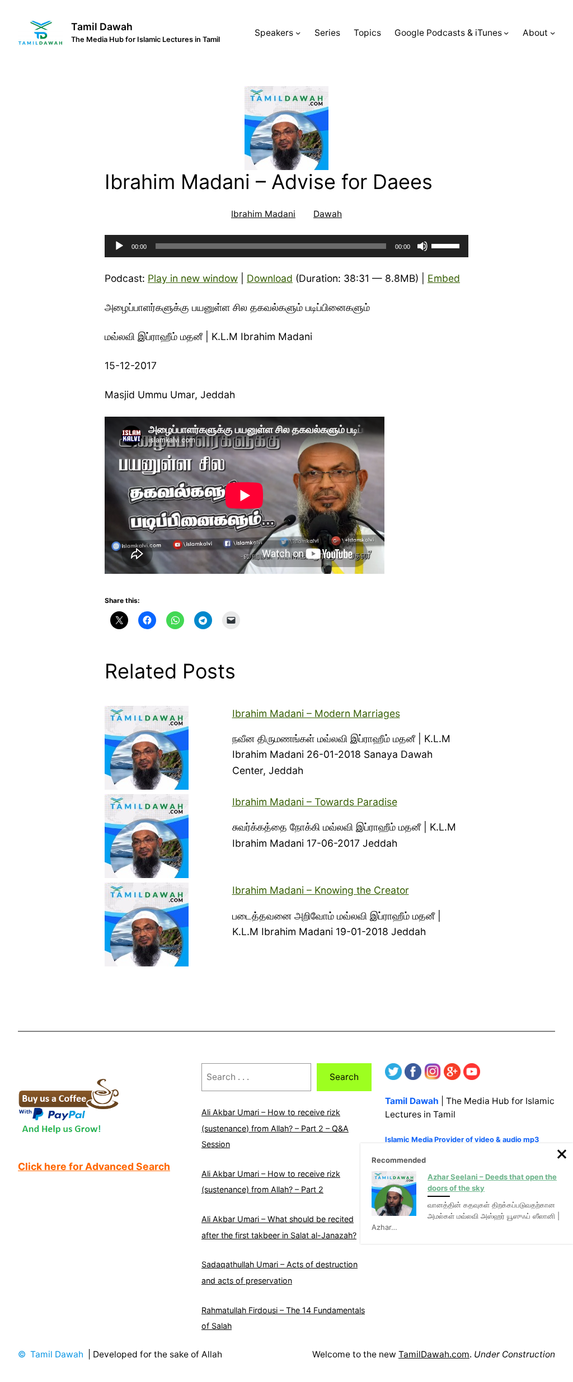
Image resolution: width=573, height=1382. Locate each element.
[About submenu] (552, 32)
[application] (286, 246)
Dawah (327, 214)
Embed (444, 278)
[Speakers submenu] (297, 32)
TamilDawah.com (433, 1354)
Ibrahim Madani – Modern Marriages (316, 713)
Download (270, 278)
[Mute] (422, 246)
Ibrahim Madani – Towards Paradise (314, 802)
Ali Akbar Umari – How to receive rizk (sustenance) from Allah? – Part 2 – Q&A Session (275, 1128)
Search (344, 1077)
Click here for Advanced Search (94, 1166)
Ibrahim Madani (263, 214)
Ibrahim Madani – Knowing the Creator (320, 890)
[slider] (447, 245)
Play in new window (193, 278)
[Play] (119, 246)
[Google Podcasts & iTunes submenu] (506, 32)
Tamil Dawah (102, 26)
